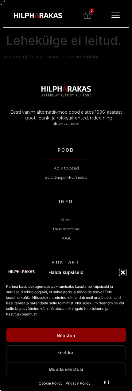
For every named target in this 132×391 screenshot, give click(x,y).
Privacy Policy (78, 383)
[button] (123, 272)
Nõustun (66, 335)
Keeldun (66, 352)
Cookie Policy (51, 383)
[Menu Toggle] (116, 15)
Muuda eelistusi (66, 369)
